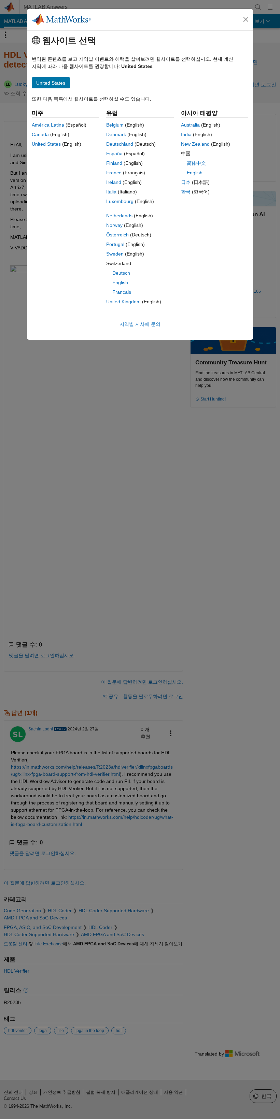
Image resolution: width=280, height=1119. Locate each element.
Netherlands (119, 215)
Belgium (115, 125)
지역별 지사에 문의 (140, 324)
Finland (114, 163)
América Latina (48, 125)
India (186, 134)
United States (46, 144)
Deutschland (119, 144)
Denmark (116, 134)
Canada (40, 134)
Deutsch (121, 273)
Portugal (115, 244)
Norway (114, 225)
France (114, 172)
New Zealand (195, 144)
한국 (186, 191)
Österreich (117, 234)
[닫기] (246, 19)
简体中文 (196, 163)
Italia (111, 191)
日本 (186, 182)
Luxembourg (120, 201)
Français (121, 292)
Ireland (113, 182)
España (114, 153)
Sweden (115, 254)
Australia (190, 125)
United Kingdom (123, 301)
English (120, 282)
